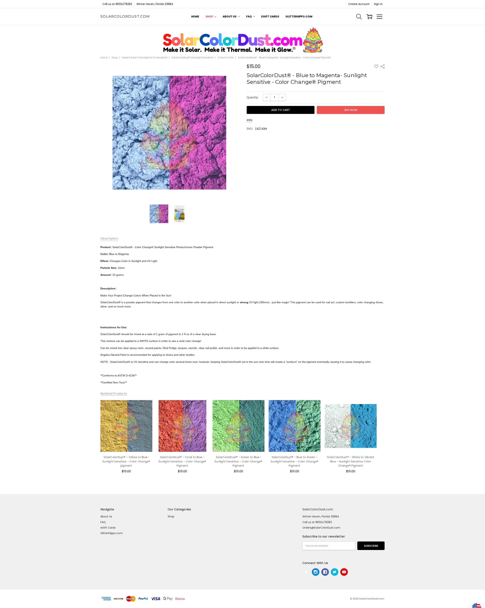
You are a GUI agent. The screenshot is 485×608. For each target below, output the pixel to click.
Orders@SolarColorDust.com (321, 528)
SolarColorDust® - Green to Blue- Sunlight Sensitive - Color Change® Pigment (238, 461)
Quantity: (253, 97)
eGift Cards (270, 16)
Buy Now (126, 444)
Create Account (359, 4)
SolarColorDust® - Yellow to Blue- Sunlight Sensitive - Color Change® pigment (126, 461)
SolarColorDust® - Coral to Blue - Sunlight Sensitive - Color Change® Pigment (182, 461)
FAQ (249, 16)
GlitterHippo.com (299, 16)
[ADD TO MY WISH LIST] (145, 412)
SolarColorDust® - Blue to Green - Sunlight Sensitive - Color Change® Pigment (294, 461)
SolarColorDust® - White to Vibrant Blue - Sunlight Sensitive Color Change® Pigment (350, 461)
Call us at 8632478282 (117, 4)
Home (195, 16)
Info (249, 120)
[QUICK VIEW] (145, 406)
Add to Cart (126, 436)
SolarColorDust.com (317, 509)
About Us (230, 16)
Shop (210, 16)
